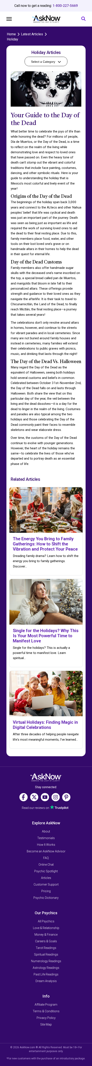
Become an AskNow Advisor (46, 851)
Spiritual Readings (46, 954)
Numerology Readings (46, 961)
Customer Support (46, 884)
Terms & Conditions (46, 1011)
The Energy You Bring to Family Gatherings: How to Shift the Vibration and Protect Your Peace (45, 544)
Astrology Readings (46, 967)
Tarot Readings (46, 948)
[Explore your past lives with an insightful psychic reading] (46, 777)
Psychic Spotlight (46, 871)
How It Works (46, 844)
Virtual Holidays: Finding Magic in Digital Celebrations (45, 725)
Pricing (46, 891)
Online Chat (46, 864)
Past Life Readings (46, 974)
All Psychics (46, 921)
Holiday (12, 39)
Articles (46, 878)
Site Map (46, 1024)
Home (11, 34)
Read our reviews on (36, 808)
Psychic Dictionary (46, 897)
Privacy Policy (46, 1018)
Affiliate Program (46, 1004)
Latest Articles (32, 34)
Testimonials (46, 838)
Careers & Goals (46, 941)
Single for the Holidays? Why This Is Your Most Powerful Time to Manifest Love (46, 635)
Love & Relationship (46, 928)
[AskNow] (46, 19)
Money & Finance (46, 934)
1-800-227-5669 (65, 6)
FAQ (46, 858)
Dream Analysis (46, 981)
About (46, 831)
